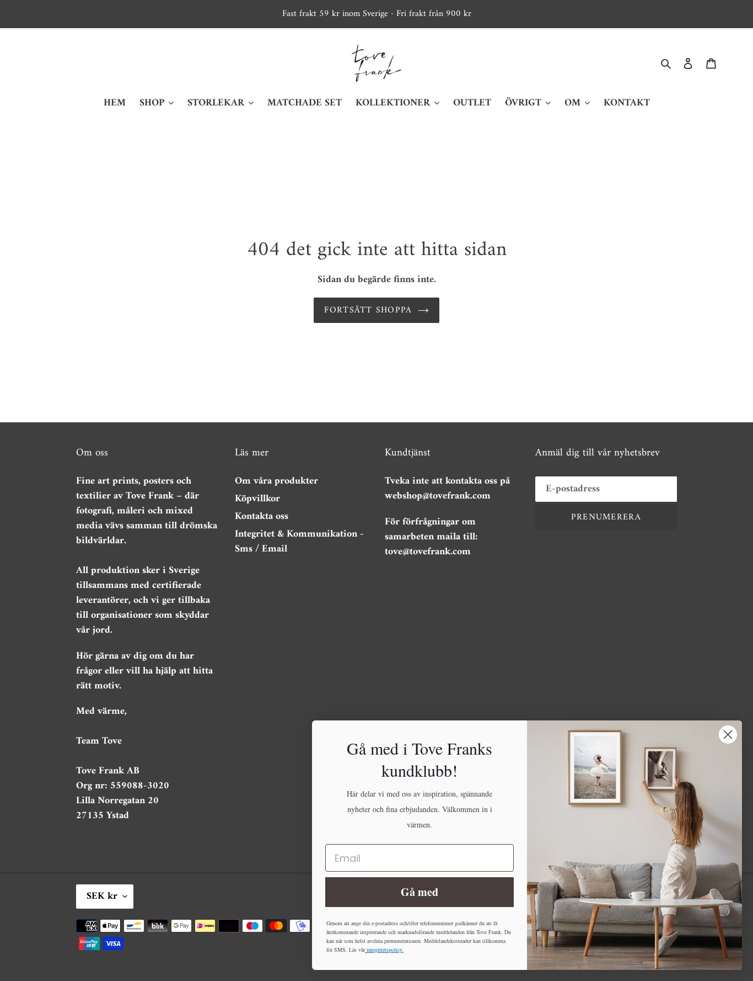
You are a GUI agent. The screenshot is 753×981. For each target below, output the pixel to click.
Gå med (419, 892)
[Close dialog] (728, 734)
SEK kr (102, 896)
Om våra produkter (276, 481)
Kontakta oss (261, 516)
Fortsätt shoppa (368, 310)
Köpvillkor (257, 498)
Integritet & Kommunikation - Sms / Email (299, 542)
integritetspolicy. (384, 949)
